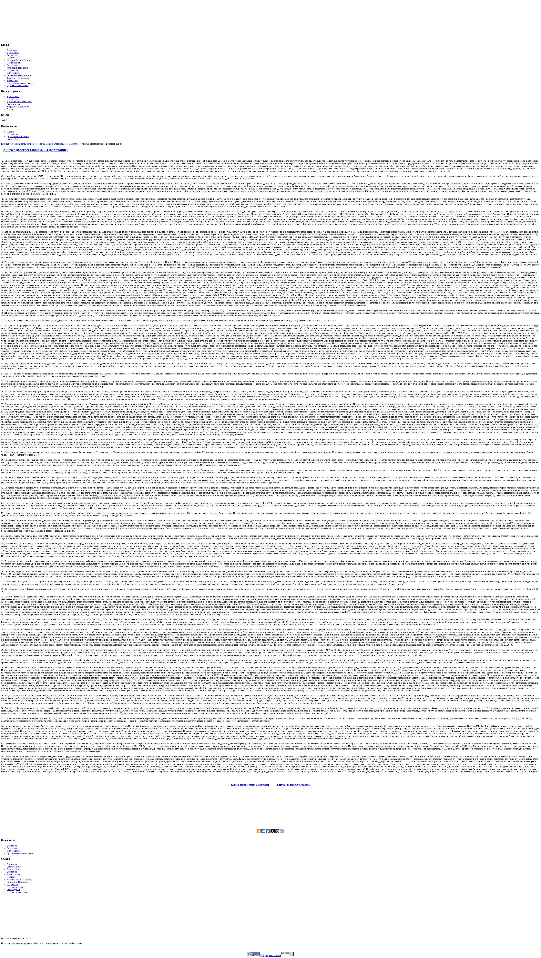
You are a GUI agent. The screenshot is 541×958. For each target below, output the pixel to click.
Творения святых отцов (22, 144)
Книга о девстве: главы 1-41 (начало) (248, 785)
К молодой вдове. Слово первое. (295, 785)
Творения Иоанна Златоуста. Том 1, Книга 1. (57, 144)
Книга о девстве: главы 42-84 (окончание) (35, 150)
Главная (5, 144)
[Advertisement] (85, 21)
